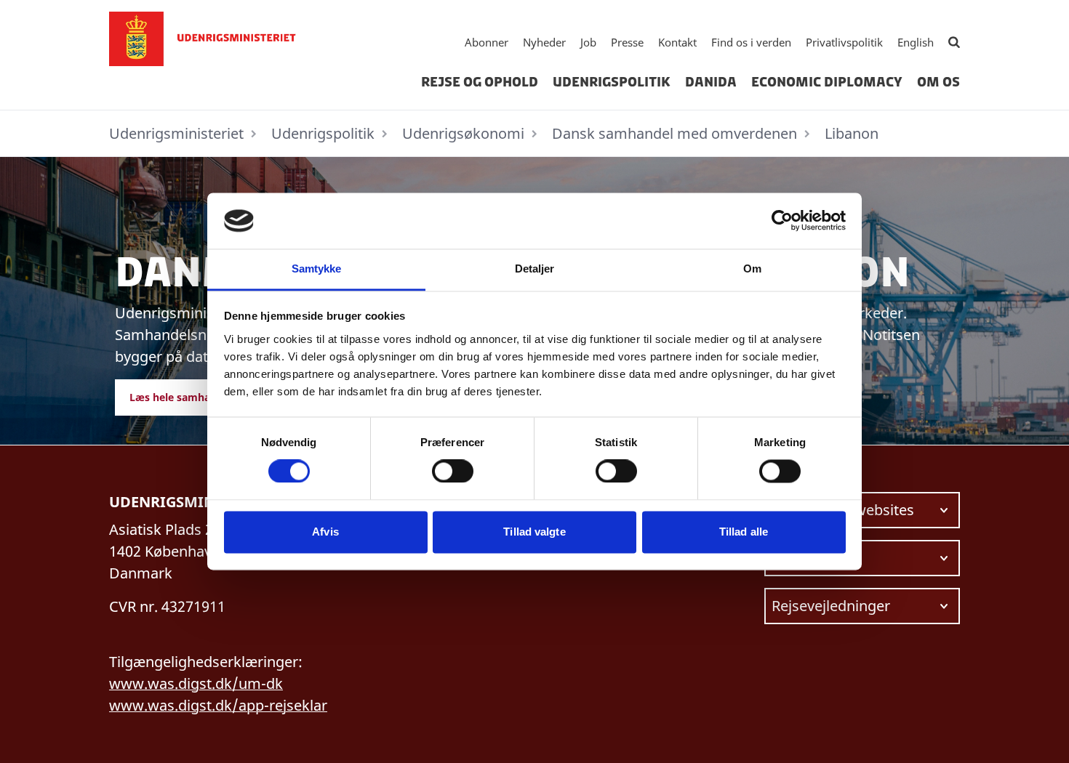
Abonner (486, 42)
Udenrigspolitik (611, 82)
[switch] (452, 471)
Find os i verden (751, 42)
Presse (627, 42)
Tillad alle (743, 531)
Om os (938, 82)
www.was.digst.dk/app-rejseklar (218, 705)
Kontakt (677, 42)
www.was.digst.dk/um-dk (196, 683)
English (915, 42)
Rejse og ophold (479, 82)
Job (588, 42)
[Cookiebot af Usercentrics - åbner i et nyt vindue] (782, 221)
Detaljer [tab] (535, 268)
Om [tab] (752, 268)
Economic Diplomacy (826, 82)
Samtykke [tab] (317, 268)
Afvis (325, 531)
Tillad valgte (534, 531)
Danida (711, 82)
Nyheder (544, 42)
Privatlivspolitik (844, 42)
